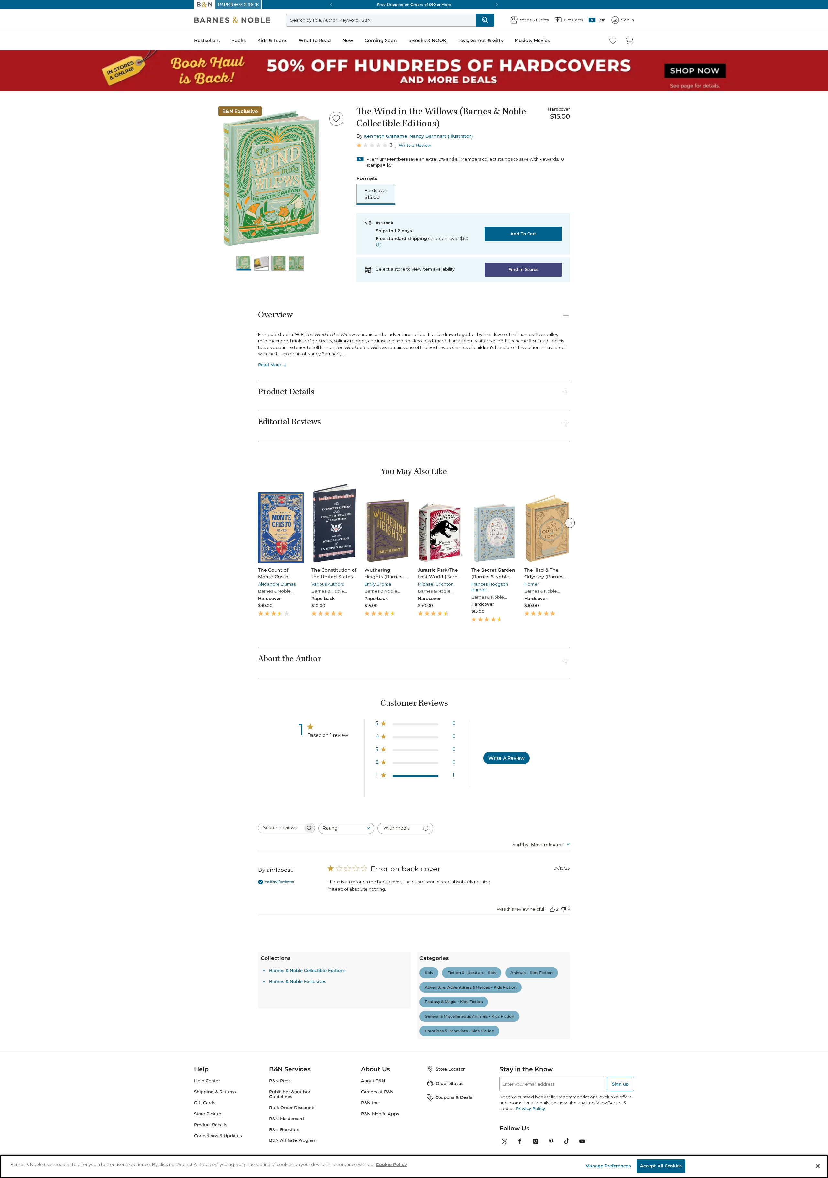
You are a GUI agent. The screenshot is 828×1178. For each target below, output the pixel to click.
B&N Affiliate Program (293, 1140)
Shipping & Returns (215, 1091)
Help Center (207, 1080)
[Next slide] (570, 523)
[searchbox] (280, 828)
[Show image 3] (279, 263)
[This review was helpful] (552, 909)
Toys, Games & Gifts (480, 40)
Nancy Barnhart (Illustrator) (441, 136)
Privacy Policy (530, 1108)
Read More (269, 364)
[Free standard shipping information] (378, 244)
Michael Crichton (435, 584)
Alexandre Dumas (277, 584)
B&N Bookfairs (284, 1129)
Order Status (449, 1083)
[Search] (485, 20)
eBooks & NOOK (427, 40)
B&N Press (280, 1080)
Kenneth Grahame (385, 136)
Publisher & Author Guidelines (289, 1094)
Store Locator (450, 1069)
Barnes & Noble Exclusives (297, 981)
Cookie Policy (391, 1164)
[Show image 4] (296, 263)
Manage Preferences (608, 1165)
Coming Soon (381, 40)
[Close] (818, 1166)
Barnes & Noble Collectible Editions (307, 970)
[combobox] (346, 828)
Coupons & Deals (453, 1097)
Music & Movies (532, 40)
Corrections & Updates (218, 1135)
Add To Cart (523, 233)
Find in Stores (523, 269)
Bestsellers (207, 40)
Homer (531, 584)
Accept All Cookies (661, 1165)
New (348, 40)
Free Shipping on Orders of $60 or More (414, 4)
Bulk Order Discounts (292, 1107)
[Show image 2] (261, 263)
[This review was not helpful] (563, 908)
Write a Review (415, 145)
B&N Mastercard (286, 1118)
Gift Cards (204, 1102)
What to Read (315, 40)
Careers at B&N (377, 1091)
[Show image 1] (244, 263)
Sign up (620, 1083)
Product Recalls (210, 1124)
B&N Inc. (370, 1102)
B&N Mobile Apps (380, 1113)
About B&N (373, 1080)
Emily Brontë (378, 584)
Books (238, 40)
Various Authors (327, 584)
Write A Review (506, 758)
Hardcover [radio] (376, 194)
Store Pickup (207, 1113)
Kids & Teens (272, 40)
